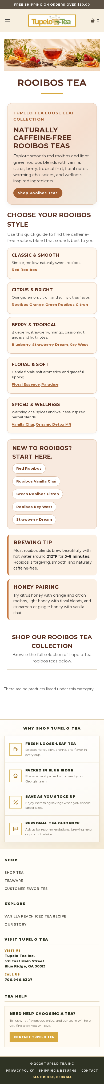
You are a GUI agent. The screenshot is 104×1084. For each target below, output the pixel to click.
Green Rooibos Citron (66, 304)
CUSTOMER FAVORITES (26, 889)
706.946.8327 (18, 979)
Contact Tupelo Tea (34, 1037)
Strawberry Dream (50, 344)
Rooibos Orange (28, 304)
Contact (89, 1070)
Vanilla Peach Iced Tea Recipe (35, 916)
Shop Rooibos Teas (38, 193)
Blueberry (21, 344)
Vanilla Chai (23, 424)
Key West (79, 344)
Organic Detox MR (53, 424)
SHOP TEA (14, 873)
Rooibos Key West (34, 507)
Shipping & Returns (58, 1070)
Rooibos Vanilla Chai (36, 481)
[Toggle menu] (7, 21)
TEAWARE (14, 881)
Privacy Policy (20, 1070)
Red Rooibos (24, 269)
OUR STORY (16, 924)
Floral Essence (26, 384)
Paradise (49, 384)
